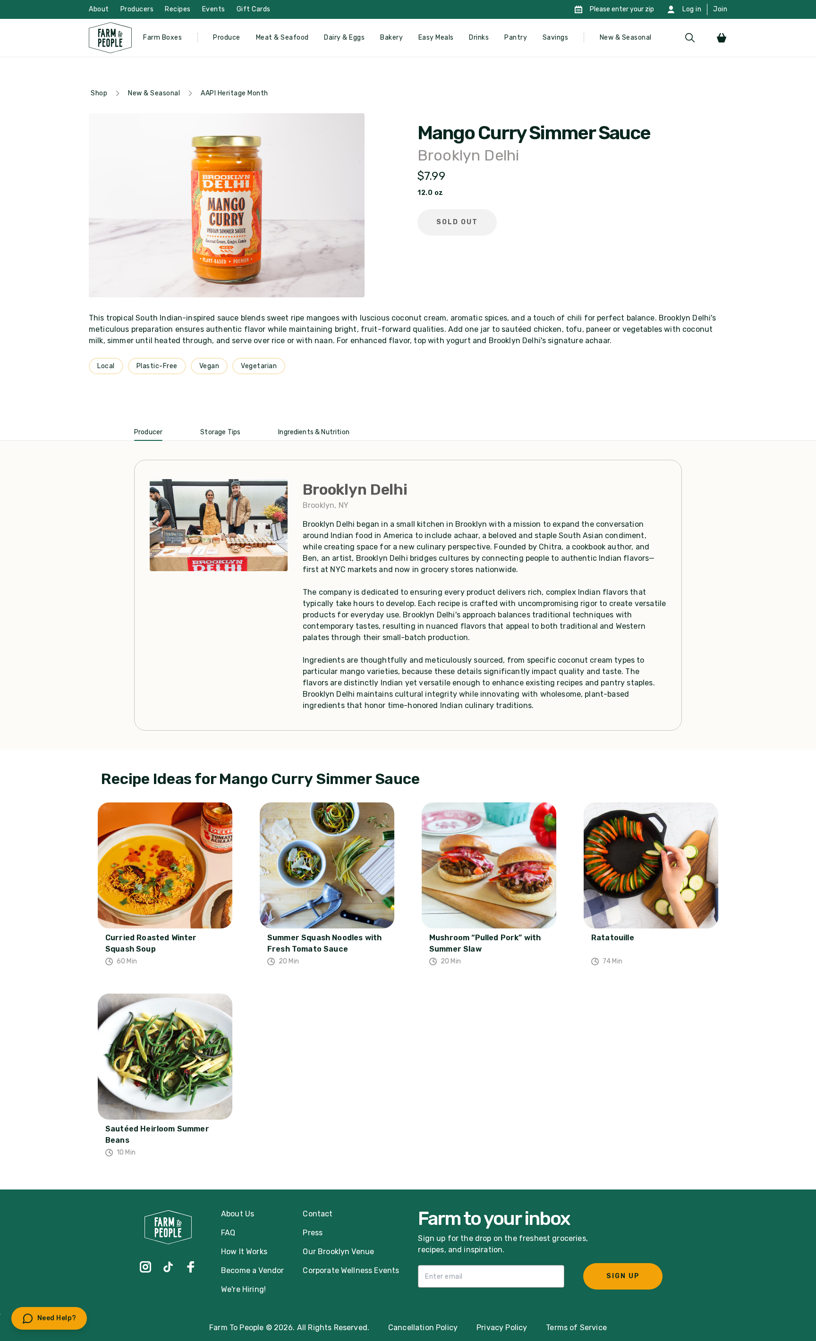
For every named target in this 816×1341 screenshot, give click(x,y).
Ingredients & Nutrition (313, 432)
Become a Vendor (252, 1270)
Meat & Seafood (282, 38)
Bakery (391, 38)
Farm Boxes (162, 38)
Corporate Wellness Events (351, 1270)
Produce (226, 38)
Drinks (479, 38)
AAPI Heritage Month (234, 93)
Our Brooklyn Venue (338, 1251)
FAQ (228, 1232)
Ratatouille (612, 937)
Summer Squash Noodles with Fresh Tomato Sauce (324, 943)
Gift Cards (254, 9)
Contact (317, 1213)
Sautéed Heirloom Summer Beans (157, 1134)
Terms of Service (576, 1327)
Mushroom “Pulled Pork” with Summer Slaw (485, 943)
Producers (137, 9)
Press (313, 1232)
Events (213, 9)
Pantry (515, 38)
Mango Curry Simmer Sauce (533, 133)
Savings (556, 38)
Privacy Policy (501, 1327)
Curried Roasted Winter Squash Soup (151, 943)
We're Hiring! (243, 1289)
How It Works (244, 1251)
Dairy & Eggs (344, 38)
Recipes (178, 9)
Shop (99, 93)
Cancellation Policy (423, 1327)
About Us (237, 1213)
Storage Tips (220, 432)
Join (720, 9)
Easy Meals (436, 38)
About (99, 9)
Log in (691, 9)
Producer (148, 432)
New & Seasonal (626, 38)
